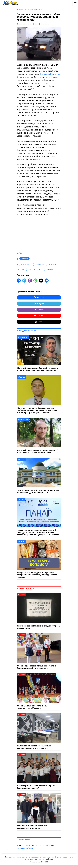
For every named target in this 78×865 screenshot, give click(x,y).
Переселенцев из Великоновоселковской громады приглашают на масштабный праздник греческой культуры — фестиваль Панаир (38, 532)
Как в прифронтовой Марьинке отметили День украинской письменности (37, 667)
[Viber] (30, 280)
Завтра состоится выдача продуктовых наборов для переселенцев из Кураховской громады (37, 574)
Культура (21, 499)
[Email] (47, 280)
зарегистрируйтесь (25, 848)
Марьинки (55, 74)
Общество (24, 259)
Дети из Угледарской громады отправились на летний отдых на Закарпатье (38, 491)
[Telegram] (24, 280)
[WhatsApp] (35, 280)
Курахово (44, 74)
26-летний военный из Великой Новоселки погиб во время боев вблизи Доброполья (37, 369)
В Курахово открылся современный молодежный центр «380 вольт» (34, 747)
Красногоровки (24, 77)
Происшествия (23, 337)
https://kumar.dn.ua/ (45, 859)
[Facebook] (19, 280)
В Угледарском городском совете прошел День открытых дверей (37, 787)
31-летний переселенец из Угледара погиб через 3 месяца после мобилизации (37, 451)
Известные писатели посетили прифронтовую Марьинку (32, 827)
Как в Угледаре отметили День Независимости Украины (32, 707)
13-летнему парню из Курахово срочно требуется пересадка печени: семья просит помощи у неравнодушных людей (37, 410)
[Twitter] (41, 280)
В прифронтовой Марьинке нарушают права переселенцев (38, 627)
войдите (46, 845)
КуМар (20, 253)
